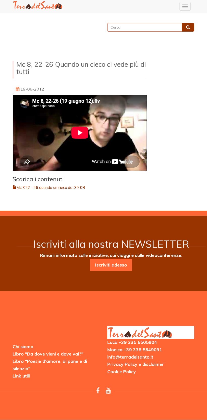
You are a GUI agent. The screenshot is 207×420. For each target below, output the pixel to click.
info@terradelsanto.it (130, 357)
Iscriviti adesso (111, 265)
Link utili (21, 376)
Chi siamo (23, 346)
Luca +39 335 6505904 (132, 342)
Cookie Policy (121, 371)
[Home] (38, 5)
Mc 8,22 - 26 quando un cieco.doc (45, 187)
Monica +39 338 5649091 (134, 349)
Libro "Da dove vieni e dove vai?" (48, 354)
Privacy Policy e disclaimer (135, 364)
